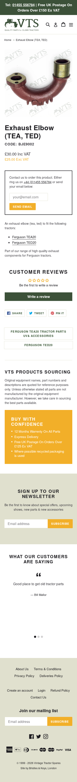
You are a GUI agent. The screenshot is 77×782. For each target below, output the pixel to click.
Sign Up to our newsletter (38, 494)
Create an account (20, 690)
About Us (22, 669)
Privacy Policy (24, 675)
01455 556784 (23, 4)
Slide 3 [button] (42, 637)
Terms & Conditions (47, 669)
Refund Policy (60, 690)
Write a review (38, 296)
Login (41, 690)
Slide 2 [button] (38, 637)
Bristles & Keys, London (43, 768)
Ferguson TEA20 (24, 237)
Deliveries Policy (51, 675)
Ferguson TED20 (24, 242)
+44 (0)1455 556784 (38, 182)
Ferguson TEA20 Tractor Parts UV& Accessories (38, 333)
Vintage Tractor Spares (47, 763)
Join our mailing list (38, 710)
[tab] (35, 637)
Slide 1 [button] (35, 637)
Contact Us (38, 697)
